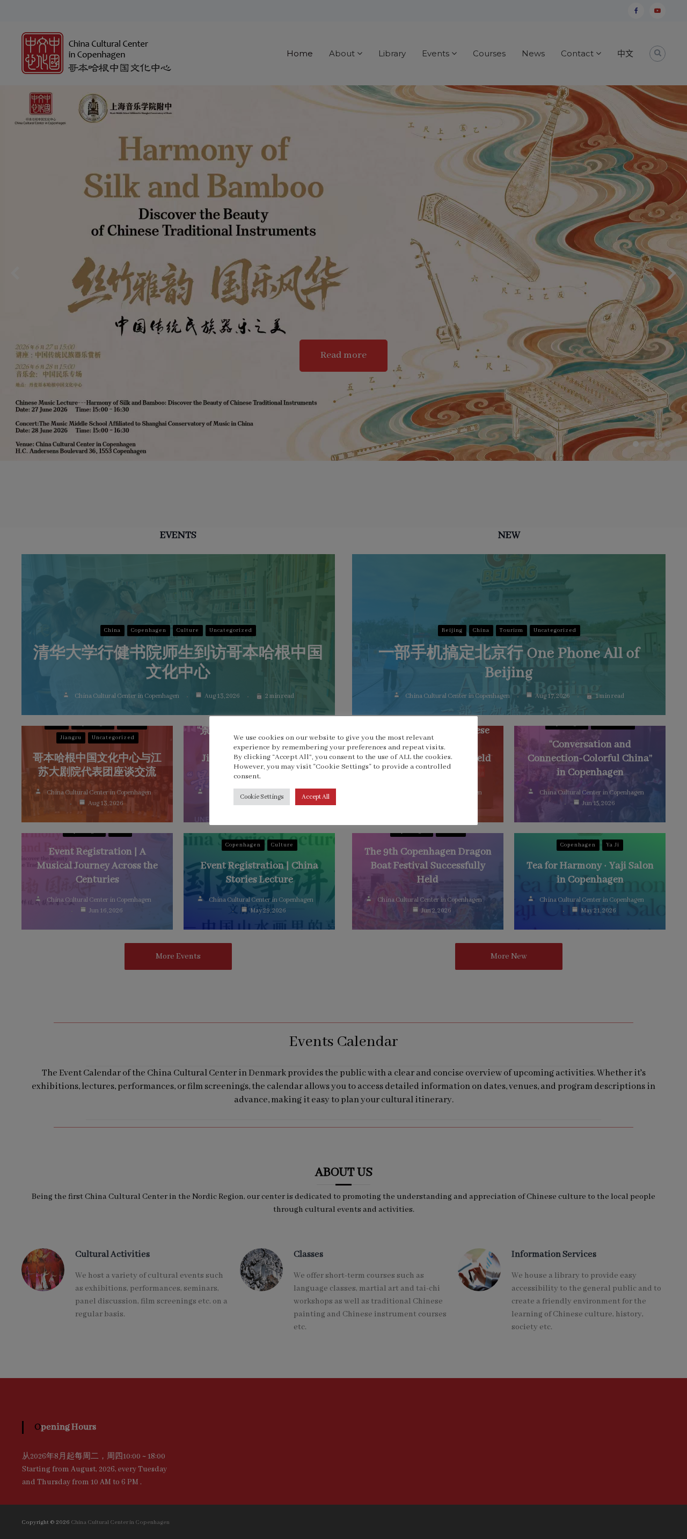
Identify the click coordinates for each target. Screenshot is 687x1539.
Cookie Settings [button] (261, 797)
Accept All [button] (316, 797)
